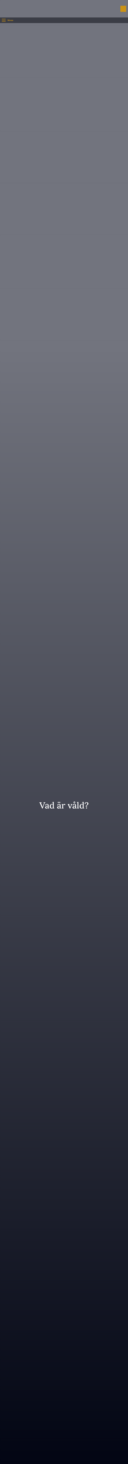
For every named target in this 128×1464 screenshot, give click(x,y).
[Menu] (4, 20)
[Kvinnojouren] (6, 8)
